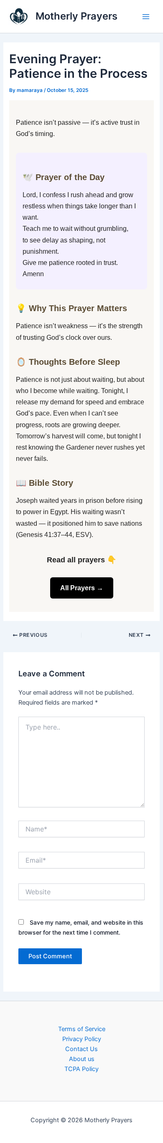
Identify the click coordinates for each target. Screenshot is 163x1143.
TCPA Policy (81, 1069)
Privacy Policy (81, 1039)
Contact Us (81, 1049)
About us (81, 1059)
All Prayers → (81, 587)
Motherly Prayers (76, 16)
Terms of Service (81, 1029)
